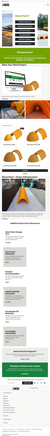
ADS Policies (11, 429)
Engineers (5, 398)
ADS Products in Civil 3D (8, 410)
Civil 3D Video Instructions (9, 412)
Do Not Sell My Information (24, 431)
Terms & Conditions (19, 429)
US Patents (5, 429)
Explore (7, 262)
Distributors (5, 403)
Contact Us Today (25, 359)
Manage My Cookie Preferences (9, 431)
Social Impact (7, 419)
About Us (5, 416)
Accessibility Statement (37, 429)
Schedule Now (25, 373)
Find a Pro (5, 396)
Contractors (6, 401)
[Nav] (48, 4)
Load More (25, 170)
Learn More (4, 218)
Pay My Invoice (6, 405)
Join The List (27, 382)
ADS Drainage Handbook (9, 407)
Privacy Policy (28, 429)
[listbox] (25, 1)
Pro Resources (7, 393)
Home (3, 11)
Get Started (5, 99)
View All (25, 173)
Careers (5, 423)
